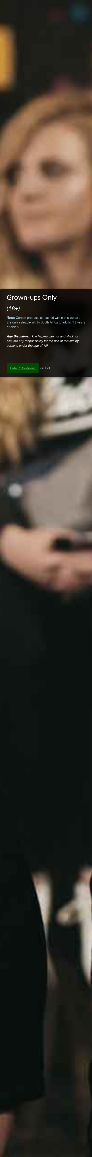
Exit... (49, 368)
